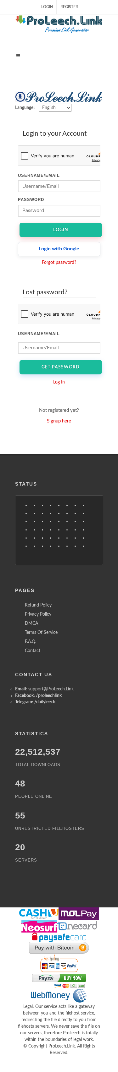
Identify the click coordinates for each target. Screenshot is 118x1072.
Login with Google (59, 248)
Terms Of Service (41, 632)
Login (47, 7)
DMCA (31, 623)
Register (69, 7)
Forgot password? (59, 262)
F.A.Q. (30, 641)
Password (31, 199)
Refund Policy (38, 605)
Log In (59, 382)
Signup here (59, 421)
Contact (32, 651)
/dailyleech (44, 702)
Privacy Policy (38, 614)
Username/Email (39, 175)
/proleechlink (49, 696)
